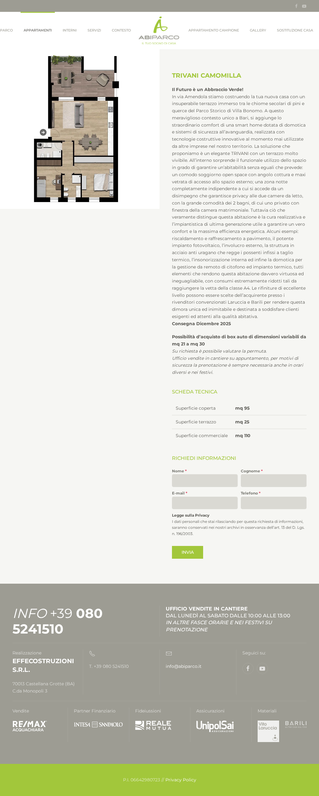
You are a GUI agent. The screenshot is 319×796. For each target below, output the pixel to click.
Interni (70, 30)
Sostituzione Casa (295, 30)
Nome (179, 471)
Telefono (250, 493)
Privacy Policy (180, 780)
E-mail (179, 493)
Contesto (121, 30)
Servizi (94, 30)
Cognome (252, 471)
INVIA (188, 552)
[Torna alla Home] (160, 30)
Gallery (258, 30)
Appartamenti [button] (38, 30)
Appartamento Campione (213, 30)
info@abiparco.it (184, 666)
